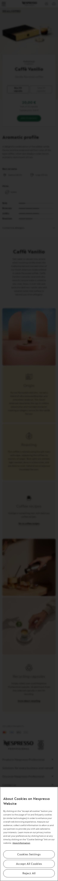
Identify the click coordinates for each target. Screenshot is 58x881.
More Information (21, 843)
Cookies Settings (29, 854)
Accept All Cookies (29, 864)
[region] (29, 834)
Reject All (29, 873)
